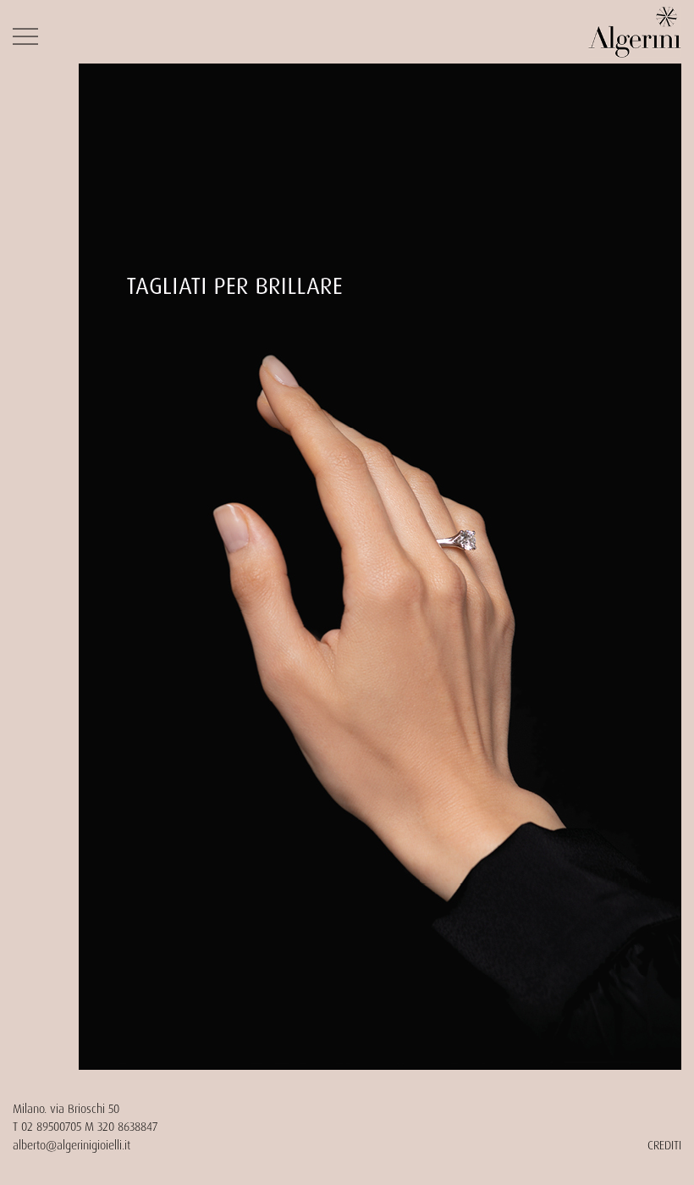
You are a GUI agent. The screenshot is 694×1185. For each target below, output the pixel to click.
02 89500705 (51, 1126)
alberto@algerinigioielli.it (71, 1145)
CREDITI (664, 1145)
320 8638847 (127, 1126)
